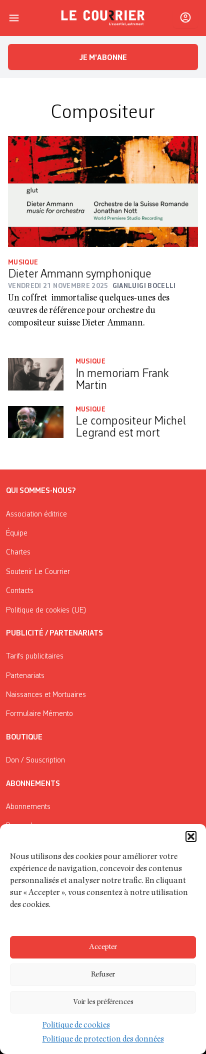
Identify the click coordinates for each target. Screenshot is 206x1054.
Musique (23, 262)
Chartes (18, 552)
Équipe (17, 534)
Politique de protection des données (103, 1040)
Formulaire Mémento (39, 714)
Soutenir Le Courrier (38, 572)
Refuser (103, 974)
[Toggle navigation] (14, 18)
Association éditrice (36, 514)
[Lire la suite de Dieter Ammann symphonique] (103, 191)
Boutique (24, 738)
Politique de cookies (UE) (46, 610)
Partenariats (25, 676)
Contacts (20, 591)
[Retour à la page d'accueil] (103, 18)
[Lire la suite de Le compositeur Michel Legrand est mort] (36, 424)
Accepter (103, 947)
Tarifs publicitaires (35, 656)
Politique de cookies (76, 1026)
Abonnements (28, 807)
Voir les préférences (103, 1002)
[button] (191, 837)
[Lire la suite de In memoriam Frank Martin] (36, 376)
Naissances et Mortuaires (46, 695)
